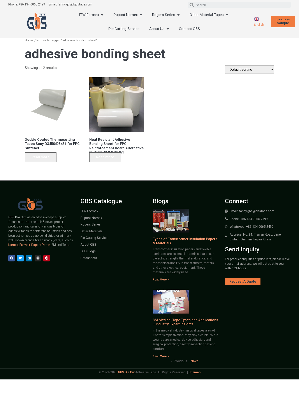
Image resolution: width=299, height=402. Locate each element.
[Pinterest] (46, 258)
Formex (24, 245)
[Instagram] (38, 258)
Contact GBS (189, 28)
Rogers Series (163, 14)
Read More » (161, 279)
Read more (41, 157)
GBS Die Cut (126, 372)
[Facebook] (11, 258)
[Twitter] (20, 258)
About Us (156, 28)
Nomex (13, 245)
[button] (283, 21)
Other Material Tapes (207, 14)
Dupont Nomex (125, 14)
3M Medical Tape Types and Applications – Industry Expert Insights (185, 322)
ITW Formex (89, 14)
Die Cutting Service (123, 28)
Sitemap (195, 372)
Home (29, 40)
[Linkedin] (29, 258)
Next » (195, 361)
